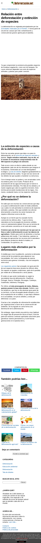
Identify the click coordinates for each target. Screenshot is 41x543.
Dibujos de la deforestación (6, 394)
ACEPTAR (21, 541)
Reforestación (7, 469)
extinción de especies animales (27, 155)
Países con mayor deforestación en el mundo (27, 427)
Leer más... (13, 522)
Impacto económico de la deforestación (29, 443)
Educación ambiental (10, 467)
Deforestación (12, 9)
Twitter (16, 370)
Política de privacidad (10, 530)
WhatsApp (34, 370)
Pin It (25, 370)
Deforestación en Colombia (27, 394)
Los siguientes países (9, 266)
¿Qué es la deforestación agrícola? (10, 443)
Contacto (6, 526)
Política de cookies (9, 528)
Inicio (4, 9)
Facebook (6, 370)
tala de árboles (16, 172)
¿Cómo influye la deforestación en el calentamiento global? (9, 410)
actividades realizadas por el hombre (14, 29)
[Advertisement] (20, 49)
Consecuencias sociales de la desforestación (10, 426)
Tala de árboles (8, 472)
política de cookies (22, 538)
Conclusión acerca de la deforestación (29, 409)
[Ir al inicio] (22, 5)
